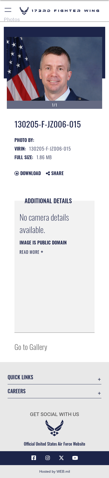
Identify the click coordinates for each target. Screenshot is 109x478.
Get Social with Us (54, 414)
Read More (30, 252)
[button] (8, 11)
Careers (17, 391)
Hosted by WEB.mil (54, 471)
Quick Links (20, 377)
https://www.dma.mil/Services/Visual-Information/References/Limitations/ (50, 323)
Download (30, 173)
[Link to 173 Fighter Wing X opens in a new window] (61, 458)
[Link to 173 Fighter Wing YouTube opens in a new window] (75, 458)
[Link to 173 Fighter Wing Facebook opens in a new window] (34, 458)
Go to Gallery (30, 346)
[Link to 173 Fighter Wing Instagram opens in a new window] (47, 458)
